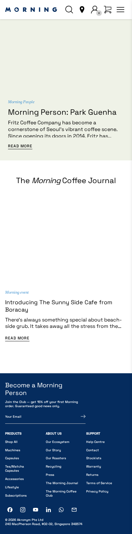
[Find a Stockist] (82, 9)
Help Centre (95, 442)
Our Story (53, 450)
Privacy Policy (97, 491)
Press (50, 475)
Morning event (17, 292)
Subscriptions (16, 495)
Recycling (53, 466)
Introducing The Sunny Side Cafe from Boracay (58, 305)
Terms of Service (99, 483)
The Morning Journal (62, 483)
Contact (92, 450)
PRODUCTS (13, 433)
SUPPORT (93, 433)
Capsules (12, 458)
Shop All (11, 442)
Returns (92, 475)
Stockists (93, 458)
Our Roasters (56, 458)
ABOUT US (54, 433)
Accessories (14, 479)
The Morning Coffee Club (61, 493)
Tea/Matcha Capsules (14, 468)
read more (20, 146)
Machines (12, 450)
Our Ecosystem (58, 442)
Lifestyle (12, 487)
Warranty (93, 466)
